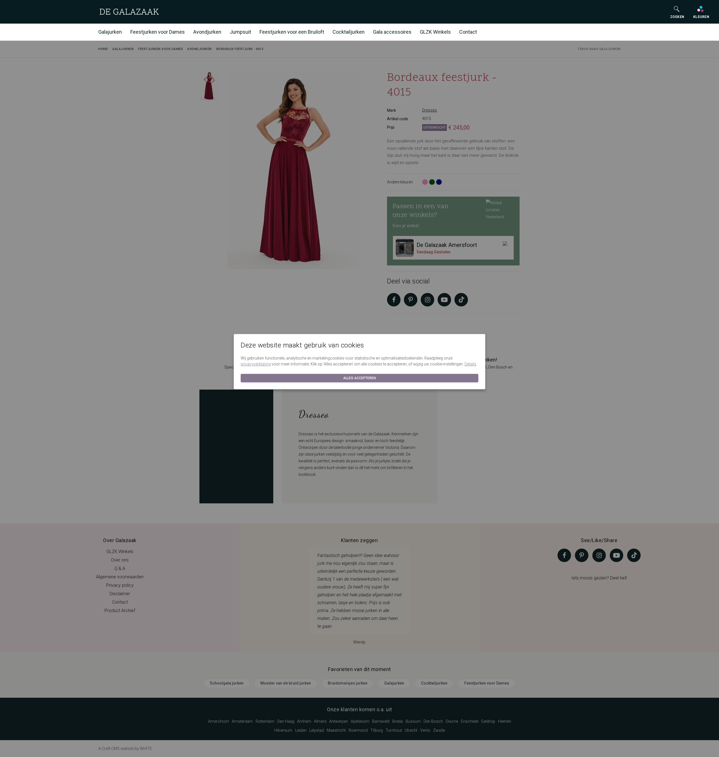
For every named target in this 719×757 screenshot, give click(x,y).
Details (470, 364)
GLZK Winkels (435, 32)
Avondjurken (207, 32)
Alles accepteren (359, 378)
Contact (468, 32)
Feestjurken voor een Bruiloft (292, 32)
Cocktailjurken (349, 32)
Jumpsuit (240, 32)
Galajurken (110, 32)
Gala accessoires (392, 32)
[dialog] (359, 378)
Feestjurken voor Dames (157, 32)
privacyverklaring (256, 364)
